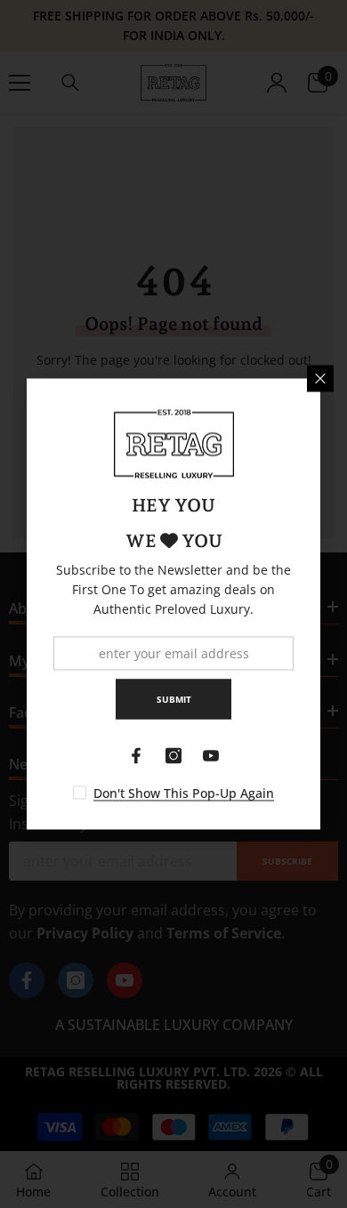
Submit (174, 699)
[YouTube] (211, 756)
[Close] (320, 379)
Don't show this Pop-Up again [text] (183, 793)
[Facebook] (136, 756)
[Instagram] (173, 756)
